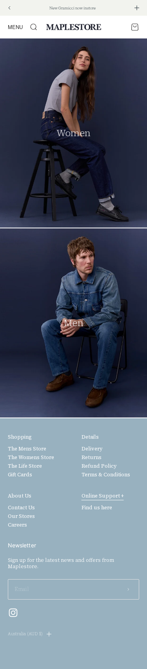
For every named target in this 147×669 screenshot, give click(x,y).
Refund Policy (99, 466)
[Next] (136, 7)
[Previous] (9, 7)
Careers (17, 525)
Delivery (92, 449)
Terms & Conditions (106, 474)
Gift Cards (20, 474)
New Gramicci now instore (72, 8)
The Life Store (25, 466)
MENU (15, 27)
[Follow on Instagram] (13, 612)
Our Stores (21, 516)
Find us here (97, 507)
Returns (92, 457)
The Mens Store (27, 449)
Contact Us (21, 507)
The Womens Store (31, 457)
